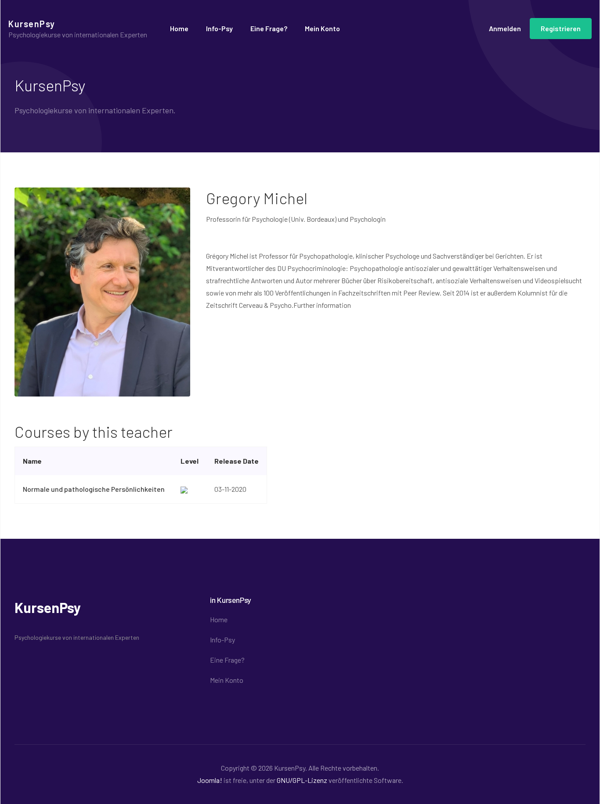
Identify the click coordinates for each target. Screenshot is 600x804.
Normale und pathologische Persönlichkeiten (94, 489)
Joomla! (209, 780)
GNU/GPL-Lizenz (302, 780)
